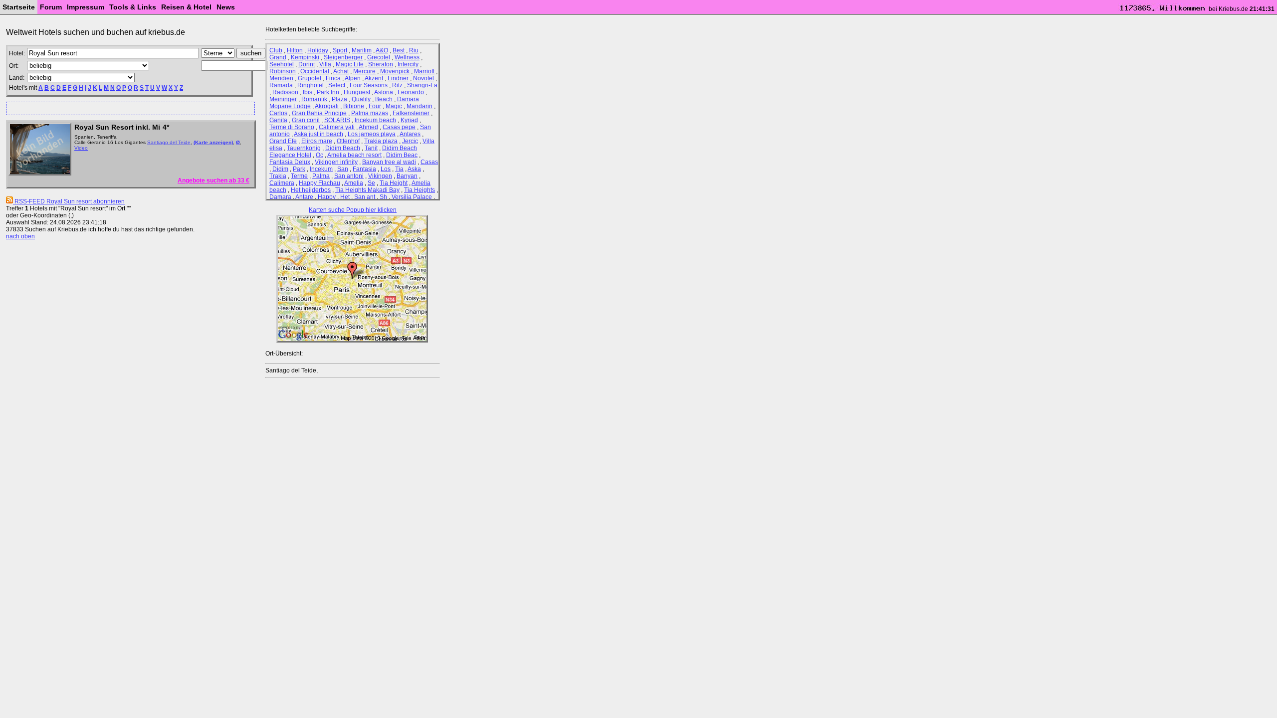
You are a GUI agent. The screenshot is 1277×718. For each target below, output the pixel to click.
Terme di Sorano (291, 127)
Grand (277, 57)
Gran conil (306, 120)
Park (299, 169)
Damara (280, 196)
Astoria (383, 92)
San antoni (349, 176)
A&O (382, 50)
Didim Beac (402, 155)
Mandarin (419, 106)
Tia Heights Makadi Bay (367, 189)
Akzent (374, 78)
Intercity (408, 64)
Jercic (410, 141)
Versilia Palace (412, 196)
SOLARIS (337, 120)
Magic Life (350, 64)
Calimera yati (337, 127)
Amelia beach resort (354, 155)
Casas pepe (399, 127)
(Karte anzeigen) (213, 142)
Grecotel (378, 57)
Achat (341, 71)
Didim (280, 169)
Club (275, 50)
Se (371, 183)
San (342, 169)
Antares (410, 134)
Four (375, 106)
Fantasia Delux (289, 162)
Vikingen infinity (336, 162)
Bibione (353, 106)
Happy (327, 196)
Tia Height (394, 183)
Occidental (314, 71)
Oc (319, 155)
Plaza (339, 99)
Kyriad (409, 120)
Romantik (314, 99)
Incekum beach (375, 120)
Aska (414, 169)
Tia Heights (419, 189)
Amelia (353, 183)
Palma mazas (369, 113)
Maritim (362, 50)
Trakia (277, 176)
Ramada (281, 85)
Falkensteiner (411, 113)
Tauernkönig (304, 148)
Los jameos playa (372, 134)
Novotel (423, 78)
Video (81, 148)
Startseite (18, 7)
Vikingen (380, 176)
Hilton (295, 50)
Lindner (398, 78)
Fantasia (364, 169)
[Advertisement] (126, 108)
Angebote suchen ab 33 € (213, 180)
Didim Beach (342, 148)
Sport (340, 50)
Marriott (424, 71)
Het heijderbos (311, 189)
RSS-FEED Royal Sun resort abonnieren (69, 201)
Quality (361, 99)
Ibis (307, 92)
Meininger (283, 99)
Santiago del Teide (169, 142)
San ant (364, 196)
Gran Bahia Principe (319, 113)
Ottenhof (348, 141)
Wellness (407, 57)
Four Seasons (369, 85)
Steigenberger (343, 57)
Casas (429, 162)
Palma (321, 176)
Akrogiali (327, 106)
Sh (383, 196)
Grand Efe (283, 141)
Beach (384, 99)
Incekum (321, 169)
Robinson (282, 71)
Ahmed (368, 127)
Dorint (306, 64)
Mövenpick (395, 71)
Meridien (281, 78)
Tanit (371, 148)
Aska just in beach (318, 134)
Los (386, 169)
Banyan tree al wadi (389, 162)
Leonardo (411, 92)
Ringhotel (310, 85)
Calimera (281, 183)
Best (399, 50)
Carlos (278, 113)
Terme (299, 176)
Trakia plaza (381, 141)
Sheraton (380, 64)
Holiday (317, 50)
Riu (414, 50)
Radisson (285, 92)
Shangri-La (422, 85)
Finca (333, 78)
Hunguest (357, 92)
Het (345, 196)
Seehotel (281, 64)
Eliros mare (316, 141)
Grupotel (309, 78)
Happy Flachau (319, 183)
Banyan (407, 176)
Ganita (278, 120)
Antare (304, 196)
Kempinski (305, 57)
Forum (51, 7)
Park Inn (328, 92)
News (225, 7)
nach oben (20, 236)
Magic (394, 106)
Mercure (364, 71)
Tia (399, 169)
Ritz (397, 85)
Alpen (353, 78)
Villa (325, 64)
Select (336, 85)
